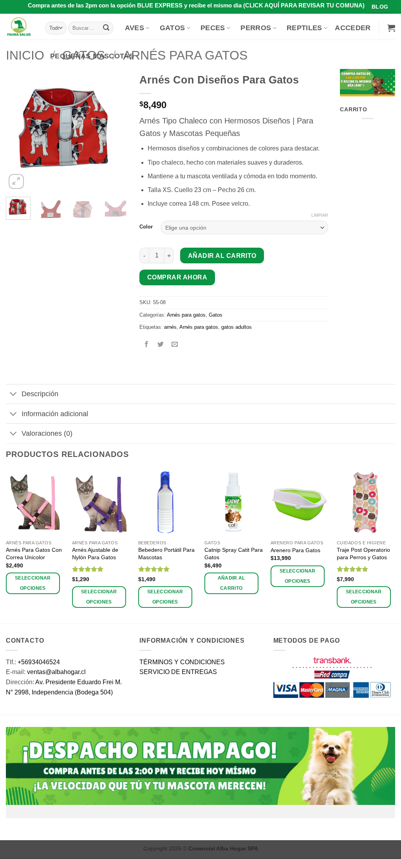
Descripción (40, 394)
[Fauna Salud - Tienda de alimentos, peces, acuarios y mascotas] (19, 27)
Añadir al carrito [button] (231, 583)
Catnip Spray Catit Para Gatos (233, 553)
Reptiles (304, 28)
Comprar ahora (177, 277)
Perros (255, 28)
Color (146, 227)
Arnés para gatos (186, 315)
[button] (352, 28)
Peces (212, 28)
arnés (170, 327)
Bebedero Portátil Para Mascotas (166, 553)
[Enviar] (106, 27)
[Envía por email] (174, 345)
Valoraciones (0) (47, 433)
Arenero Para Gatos (295, 550)
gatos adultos (236, 327)
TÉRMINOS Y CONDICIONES (182, 662)
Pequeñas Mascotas (92, 56)
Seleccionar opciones (33, 583)
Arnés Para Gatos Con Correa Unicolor (34, 553)
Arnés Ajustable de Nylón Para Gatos (95, 553)
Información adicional (55, 414)
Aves (134, 28)
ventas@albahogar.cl (56, 672)
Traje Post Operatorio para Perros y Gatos (363, 553)
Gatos (172, 28)
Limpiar (319, 215)
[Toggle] (13, 394)
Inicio (25, 55)
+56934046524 (39, 662)
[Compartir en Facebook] (146, 345)
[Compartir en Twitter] (160, 345)
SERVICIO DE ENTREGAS (178, 672)
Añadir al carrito (222, 255)
